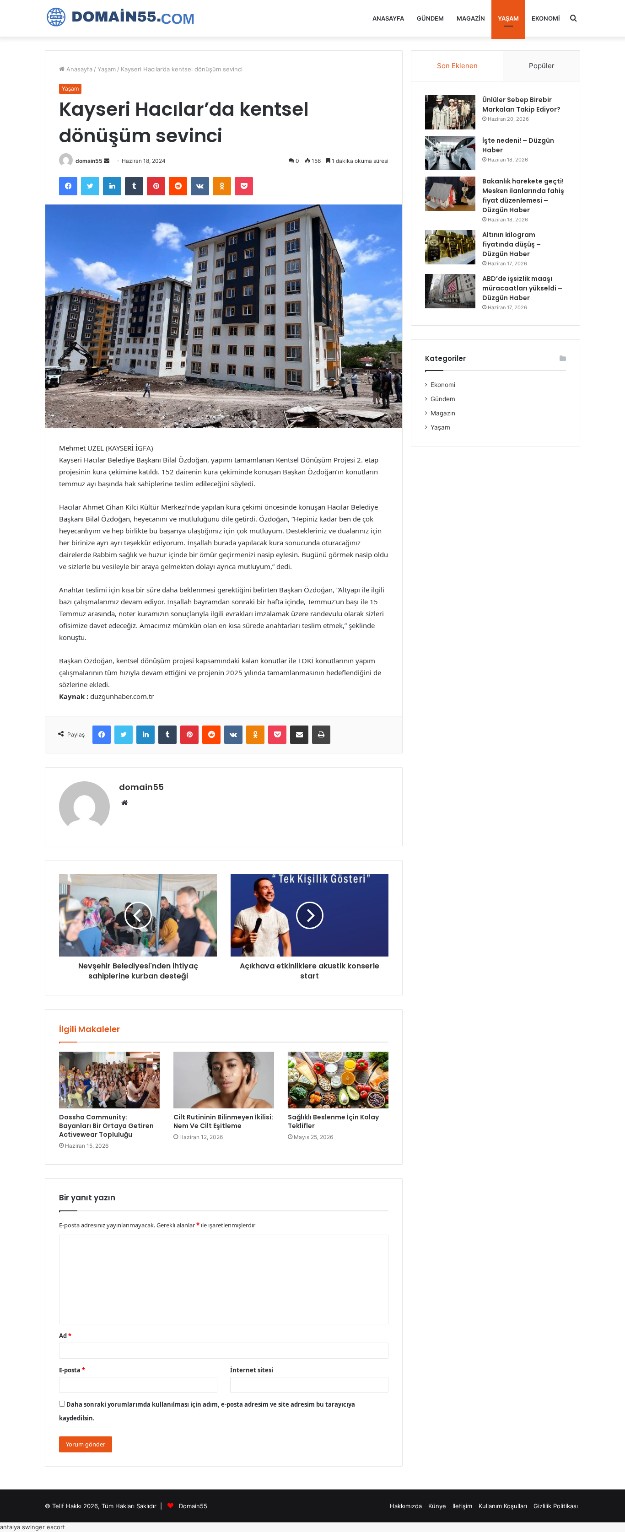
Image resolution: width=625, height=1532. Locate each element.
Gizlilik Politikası (555, 1506)
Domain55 (193, 1506)
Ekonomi (546, 18)
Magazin (471, 18)
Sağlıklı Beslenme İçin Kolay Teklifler (333, 1121)
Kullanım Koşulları (503, 1506)
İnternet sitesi (251, 1370)
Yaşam (508, 18)
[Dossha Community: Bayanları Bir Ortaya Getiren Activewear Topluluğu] (109, 1080)
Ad (65, 1336)
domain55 (88, 160)
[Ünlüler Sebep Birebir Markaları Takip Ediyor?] (450, 112)
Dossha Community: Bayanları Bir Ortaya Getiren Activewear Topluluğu (106, 1126)
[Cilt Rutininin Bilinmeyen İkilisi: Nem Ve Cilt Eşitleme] (223, 1080)
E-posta (72, 1370)
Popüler (542, 65)
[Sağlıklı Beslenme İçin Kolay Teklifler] (338, 1080)
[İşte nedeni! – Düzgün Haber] (450, 153)
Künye (437, 1506)
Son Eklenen (457, 65)
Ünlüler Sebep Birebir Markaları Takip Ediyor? (521, 104)
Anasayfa (388, 18)
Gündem (430, 18)
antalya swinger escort (32, 1527)
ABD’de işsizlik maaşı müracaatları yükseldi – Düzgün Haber (522, 288)
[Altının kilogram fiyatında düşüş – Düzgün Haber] (450, 247)
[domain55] (125, 18)
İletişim (462, 1506)
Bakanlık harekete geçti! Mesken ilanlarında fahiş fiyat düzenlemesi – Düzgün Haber (523, 196)
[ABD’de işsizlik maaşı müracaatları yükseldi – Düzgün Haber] (450, 291)
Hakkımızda (406, 1506)
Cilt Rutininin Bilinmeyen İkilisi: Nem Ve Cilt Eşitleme (223, 1121)
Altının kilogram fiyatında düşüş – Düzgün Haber (511, 244)
